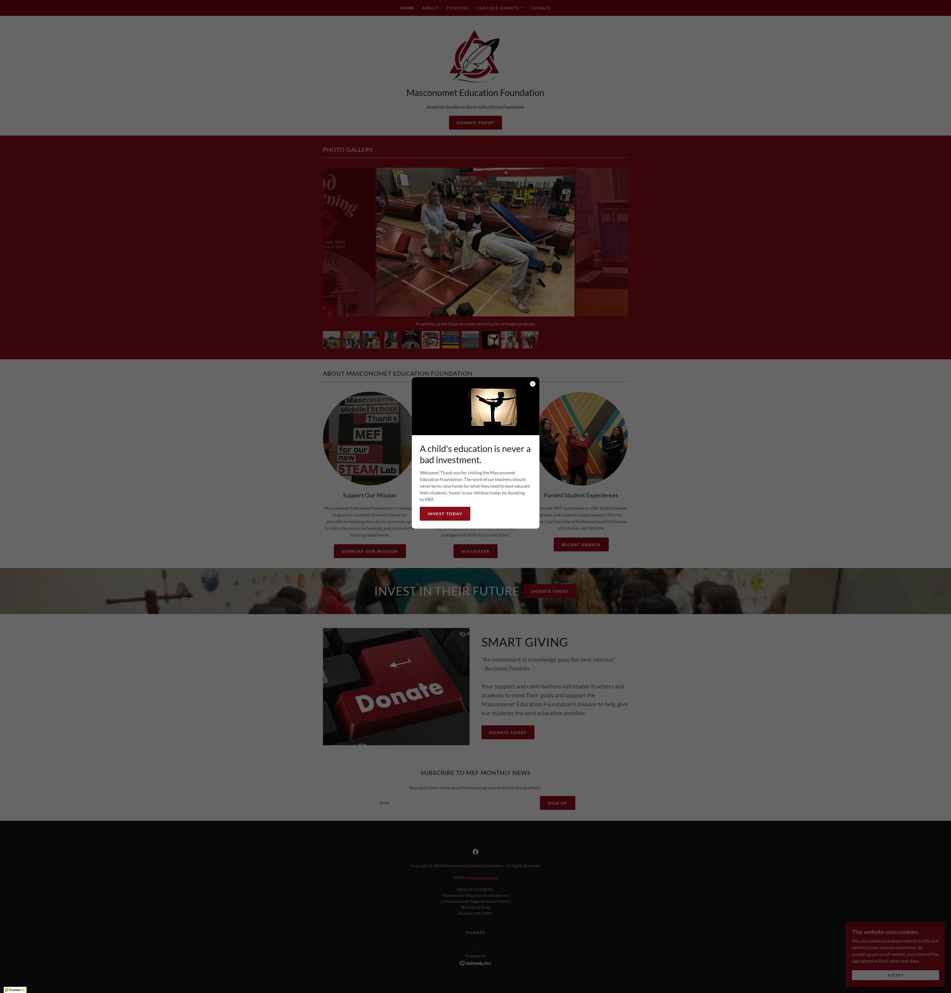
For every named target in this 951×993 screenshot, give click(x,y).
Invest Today (445, 513)
